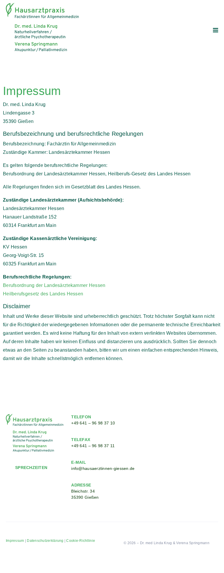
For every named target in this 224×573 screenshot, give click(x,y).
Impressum (15, 541)
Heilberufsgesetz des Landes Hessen (43, 293)
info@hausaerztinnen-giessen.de (102, 468)
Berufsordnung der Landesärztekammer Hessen (54, 285)
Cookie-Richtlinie (80, 541)
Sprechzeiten (31, 467)
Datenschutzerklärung (45, 541)
